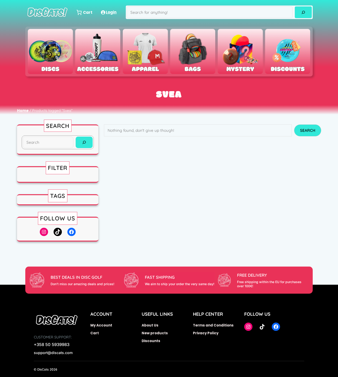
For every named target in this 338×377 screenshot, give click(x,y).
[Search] (303, 12)
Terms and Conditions (213, 325)
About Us (150, 325)
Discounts (151, 340)
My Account (101, 325)
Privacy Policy (205, 333)
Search (307, 130)
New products (155, 333)
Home (23, 110)
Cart (94, 333)
